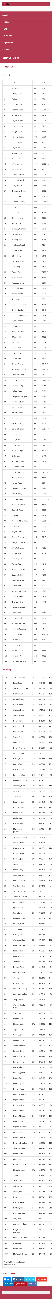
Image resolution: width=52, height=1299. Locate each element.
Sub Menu (6, 4)
